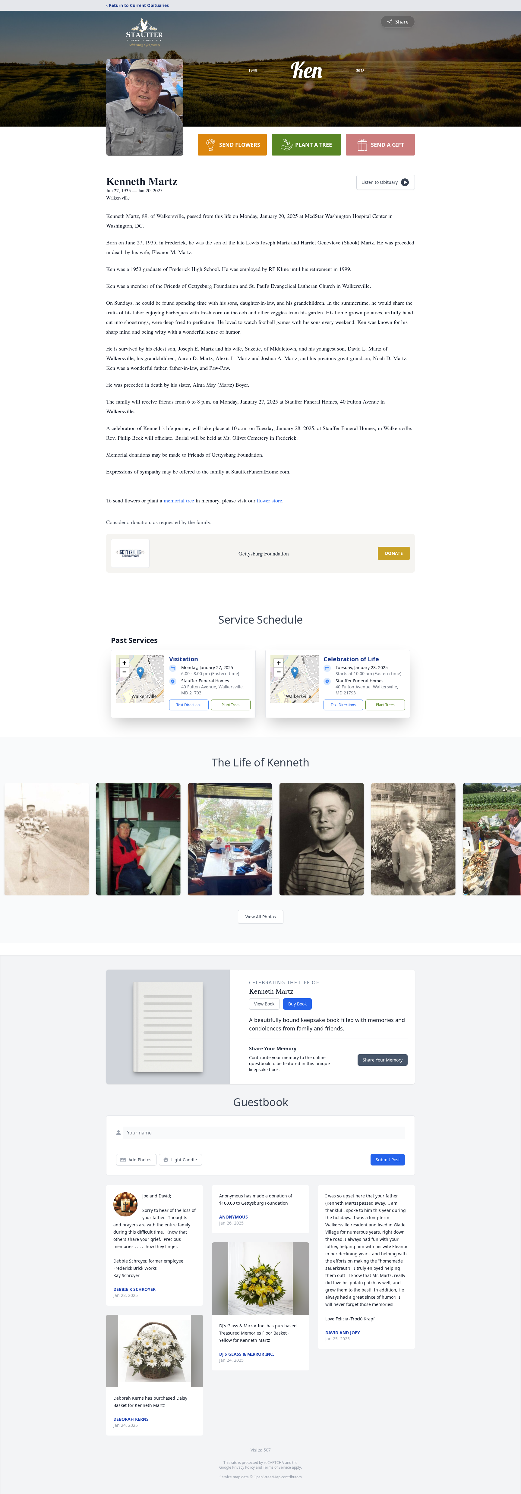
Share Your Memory (383, 1060)
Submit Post (388, 1159)
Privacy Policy (243, 1467)
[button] (140, 673)
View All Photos (260, 917)
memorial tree (179, 500)
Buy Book (297, 1004)
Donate (394, 553)
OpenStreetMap (267, 1477)
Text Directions (188, 704)
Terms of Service (277, 1467)
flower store (269, 500)
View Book (264, 1004)
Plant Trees (231, 704)
